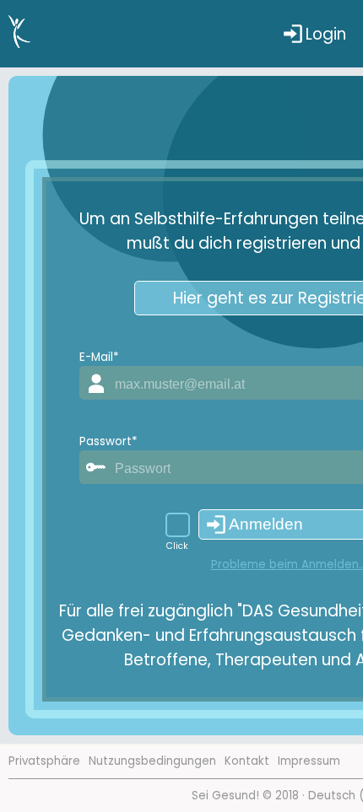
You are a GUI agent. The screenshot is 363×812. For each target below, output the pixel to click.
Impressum (309, 761)
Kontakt (247, 761)
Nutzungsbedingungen (152, 761)
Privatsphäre (44, 761)
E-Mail (98, 357)
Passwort (108, 441)
